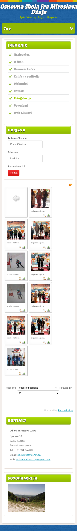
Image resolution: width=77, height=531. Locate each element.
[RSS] (70, 185)
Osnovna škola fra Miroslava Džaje (38, 9)
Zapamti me (14, 166)
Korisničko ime (18, 138)
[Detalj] (44, 216)
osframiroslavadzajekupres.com (33, 459)
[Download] (48, 216)
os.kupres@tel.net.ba (29, 454)
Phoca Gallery (65, 410)
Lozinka (14, 152)
